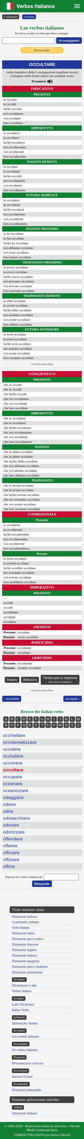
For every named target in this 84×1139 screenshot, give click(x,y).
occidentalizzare (20, 742)
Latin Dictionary (23, 1004)
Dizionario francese (25, 944)
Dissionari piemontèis (26, 1090)
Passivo (12, 680)
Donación (42, 50)
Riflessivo (30, 680)
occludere (13, 756)
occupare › (72, 698)
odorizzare (14, 831)
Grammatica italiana (25, 922)
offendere (13, 838)
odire (8, 811)
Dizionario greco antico (28, 939)
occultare (29, 16)
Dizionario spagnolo (25, 961)
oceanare (12, 783)
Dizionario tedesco (24, 955)
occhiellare (14, 735)
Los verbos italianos (25, 1036)
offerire (10, 845)
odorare (11, 825)
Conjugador (11, 16)
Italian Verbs (20, 1010)
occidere (12, 749)
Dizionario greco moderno (30, 966)
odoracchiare (16, 818)
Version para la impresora (60, 679)
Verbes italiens (21, 991)
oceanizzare (15, 790)
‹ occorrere (11, 698)
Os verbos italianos (25, 1050)
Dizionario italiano (24, 916)
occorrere (13, 762)
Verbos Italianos (36, 6)
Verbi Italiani (20, 927)
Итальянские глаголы (28, 1063)
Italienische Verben (25, 1023)
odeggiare (13, 797)
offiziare (11, 859)
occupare (12, 776)
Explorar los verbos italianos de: (24, 877)
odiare (9, 804)
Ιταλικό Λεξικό (22, 1076)
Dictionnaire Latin (24, 985)
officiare (11, 852)
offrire (9, 866)
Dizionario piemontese (27, 972)
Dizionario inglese (24, 950)
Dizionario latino (23, 933)
